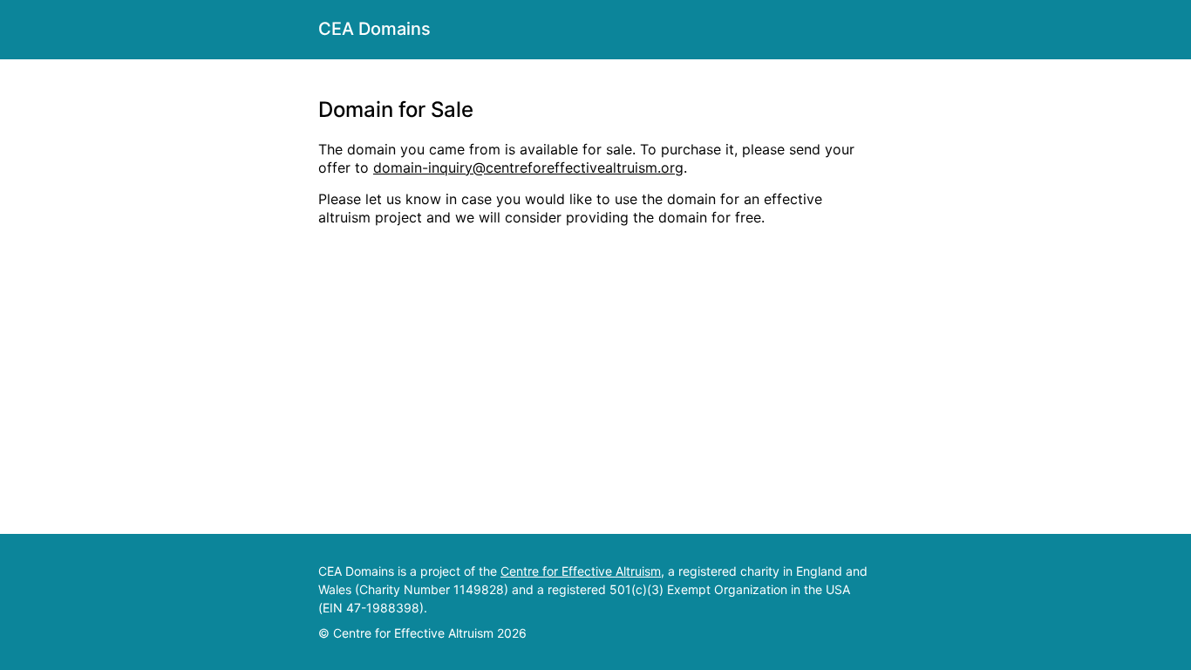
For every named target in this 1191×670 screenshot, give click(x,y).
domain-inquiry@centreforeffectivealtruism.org (528, 167)
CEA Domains (374, 28)
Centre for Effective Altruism (580, 571)
